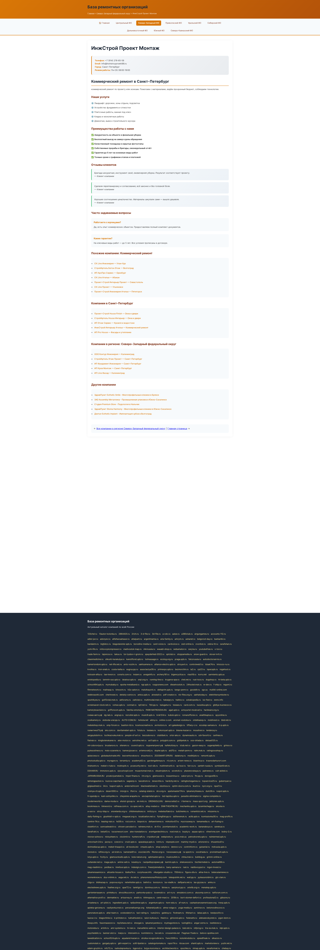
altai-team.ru (112, 913)
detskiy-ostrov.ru (128, 694)
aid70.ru (172, 750)
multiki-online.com (218, 689)
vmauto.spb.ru (147, 847)
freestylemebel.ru (156, 867)
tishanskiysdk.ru (153, 907)
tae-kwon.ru (109, 674)
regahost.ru (225, 669)
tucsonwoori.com (120, 831)
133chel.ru (92, 634)
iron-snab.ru (104, 669)
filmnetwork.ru (94, 689)
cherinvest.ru (112, 694)
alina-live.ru (204, 872)
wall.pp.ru (191, 877)
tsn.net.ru (159, 933)
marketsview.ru (212, 943)
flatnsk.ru (92, 740)
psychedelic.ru (94, 933)
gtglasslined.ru (94, 786)
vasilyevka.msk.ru (115, 907)
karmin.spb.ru (171, 862)
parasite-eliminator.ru (191, 796)
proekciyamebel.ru (115, 776)
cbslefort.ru (93, 826)
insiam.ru (137, 674)
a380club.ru (187, 634)
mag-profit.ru (226, 816)
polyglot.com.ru (167, 740)
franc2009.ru (172, 938)
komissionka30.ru (209, 816)
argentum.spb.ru (156, 902)
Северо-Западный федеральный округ (113, 13)
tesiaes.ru (177, 705)
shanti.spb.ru (197, 943)
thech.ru (164, 918)
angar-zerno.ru (201, 923)
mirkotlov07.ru (172, 821)
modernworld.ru (95, 801)
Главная (91, 13)
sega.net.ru (123, 877)
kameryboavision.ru (97, 710)
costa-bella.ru (118, 669)
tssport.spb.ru (116, 786)
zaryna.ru (192, 649)
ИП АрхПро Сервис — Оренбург (110, 273)
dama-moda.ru (111, 801)
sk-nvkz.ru (142, 801)
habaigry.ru (168, 700)
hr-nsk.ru (131, 928)
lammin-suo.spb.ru (111, 679)
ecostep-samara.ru (208, 725)
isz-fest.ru (207, 700)
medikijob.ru (193, 755)
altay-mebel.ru (152, 806)
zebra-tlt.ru (213, 644)
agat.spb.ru (174, 710)
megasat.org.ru (129, 816)
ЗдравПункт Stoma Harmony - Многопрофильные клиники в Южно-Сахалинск (133, 409)
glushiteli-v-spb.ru (111, 816)
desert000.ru (112, 791)
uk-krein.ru (117, 852)
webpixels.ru (167, 836)
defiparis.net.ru (185, 882)
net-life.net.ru (115, 664)
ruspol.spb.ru (222, 791)
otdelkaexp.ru (199, 720)
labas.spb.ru (203, 913)
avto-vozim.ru (130, 664)
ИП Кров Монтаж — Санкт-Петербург (113, 368)
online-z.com (165, 720)
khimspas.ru (149, 897)
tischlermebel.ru (202, 862)
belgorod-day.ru (204, 639)
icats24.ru (155, 913)
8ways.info (93, 923)
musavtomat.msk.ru (144, 770)
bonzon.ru (158, 882)
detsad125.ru (211, 740)
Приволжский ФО (174, 23)
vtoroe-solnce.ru (95, 836)
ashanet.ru (190, 639)
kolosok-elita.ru (95, 674)
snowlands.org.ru (119, 811)
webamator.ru (179, 649)
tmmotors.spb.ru (108, 770)
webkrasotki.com (96, 694)
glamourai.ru (158, 776)
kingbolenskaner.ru (107, 740)
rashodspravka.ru (123, 948)
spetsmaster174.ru (176, 791)
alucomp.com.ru (202, 892)
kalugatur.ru (165, 705)
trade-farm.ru (94, 654)
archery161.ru (163, 674)
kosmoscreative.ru (144, 725)
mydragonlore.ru (172, 923)
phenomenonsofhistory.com (154, 877)
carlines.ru (218, 735)
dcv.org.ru (161, 791)
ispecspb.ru (212, 669)
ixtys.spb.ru (93, 857)
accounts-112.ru (218, 634)
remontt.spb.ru (208, 755)
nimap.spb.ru (199, 948)
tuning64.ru (187, 923)
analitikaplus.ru (206, 715)
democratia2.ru (172, 801)
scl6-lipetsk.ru (139, 943)
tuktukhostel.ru (135, 918)
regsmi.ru (227, 684)
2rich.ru (135, 634)
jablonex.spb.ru (216, 801)
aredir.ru (138, 897)
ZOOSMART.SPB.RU (163, 755)
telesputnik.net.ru (177, 877)
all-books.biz (132, 847)
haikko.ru (180, 700)
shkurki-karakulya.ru (114, 659)
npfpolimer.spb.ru (138, 902)
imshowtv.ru (93, 765)
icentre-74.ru (93, 821)
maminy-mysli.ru (188, 842)
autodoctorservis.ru (212, 659)
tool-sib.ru (153, 765)
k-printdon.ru (120, 918)
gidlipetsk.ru (183, 740)
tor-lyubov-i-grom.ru (133, 654)
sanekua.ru (219, 826)
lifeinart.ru (190, 913)
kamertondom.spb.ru (97, 664)
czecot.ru (118, 842)
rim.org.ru (146, 776)
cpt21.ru (201, 669)
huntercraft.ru (138, 836)
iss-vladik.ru (170, 882)
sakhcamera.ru (145, 664)
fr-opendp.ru (93, 796)
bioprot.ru (142, 821)
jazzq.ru (108, 842)
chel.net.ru (186, 679)
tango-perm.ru (181, 689)
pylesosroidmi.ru (206, 877)
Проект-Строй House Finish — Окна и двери (116, 313)
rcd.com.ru (130, 821)
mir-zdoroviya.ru (95, 745)
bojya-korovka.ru (152, 948)
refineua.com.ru (121, 806)
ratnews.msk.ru (145, 826)
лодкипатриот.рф (154, 745)
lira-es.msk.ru (211, 928)
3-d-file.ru (145, 634)
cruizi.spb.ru (130, 842)
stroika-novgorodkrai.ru (152, 938)
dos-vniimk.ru (110, 877)
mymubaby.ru (112, 684)
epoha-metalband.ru (129, 684)
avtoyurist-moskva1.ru (191, 710)
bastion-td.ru (127, 725)
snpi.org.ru (143, 679)
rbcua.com (184, 943)
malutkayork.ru (148, 689)
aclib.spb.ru (194, 816)
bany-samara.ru (173, 867)
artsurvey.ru (126, 897)
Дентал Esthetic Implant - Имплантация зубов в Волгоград (123, 413)
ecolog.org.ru (166, 659)
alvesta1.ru (156, 694)
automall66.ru (218, 862)
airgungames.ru (201, 634)
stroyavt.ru (182, 664)
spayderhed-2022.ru (154, 654)
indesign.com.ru (138, 867)
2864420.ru (124, 634)
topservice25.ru (209, 781)
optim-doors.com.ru (181, 786)
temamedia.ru (203, 821)
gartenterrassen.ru (96, 892)
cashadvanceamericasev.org (203, 902)
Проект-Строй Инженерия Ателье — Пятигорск (118, 291)
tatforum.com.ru (220, 892)
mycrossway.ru (188, 821)
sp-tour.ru (181, 765)
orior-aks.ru (175, 735)
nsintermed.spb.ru (217, 836)
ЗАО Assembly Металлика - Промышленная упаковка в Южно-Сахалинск (130, 399)
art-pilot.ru (105, 902)
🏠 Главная (104, 23)
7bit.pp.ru (153, 705)
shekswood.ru (186, 862)
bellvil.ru (147, 882)
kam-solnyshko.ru (109, 796)
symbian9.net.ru (222, 765)
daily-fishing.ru (95, 816)
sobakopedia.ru (193, 700)
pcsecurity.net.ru (138, 765)
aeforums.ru (125, 700)
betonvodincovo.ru (215, 907)
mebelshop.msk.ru (96, 725)
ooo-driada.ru (197, 740)
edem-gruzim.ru (95, 948)
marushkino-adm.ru (146, 928)
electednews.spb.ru (97, 887)
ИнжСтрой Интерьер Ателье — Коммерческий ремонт (121, 327)
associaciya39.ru (148, 669)
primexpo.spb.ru (165, 669)
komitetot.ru (147, 933)
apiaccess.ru (93, 755)
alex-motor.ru (124, 740)
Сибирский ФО (214, 23)
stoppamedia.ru (184, 654)
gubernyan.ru (225, 781)
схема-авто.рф (95, 715)
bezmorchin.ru (181, 669)
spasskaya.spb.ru (146, 842)
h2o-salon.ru (134, 689)
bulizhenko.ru (182, 811)
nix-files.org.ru (185, 694)
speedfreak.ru (203, 938)
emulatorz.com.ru (185, 892)
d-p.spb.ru (223, 725)
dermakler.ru (113, 897)
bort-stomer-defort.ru (190, 897)
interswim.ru (134, 933)
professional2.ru (210, 897)
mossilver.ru (198, 730)
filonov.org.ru (158, 852)
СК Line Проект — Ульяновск (108, 287)
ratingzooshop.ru (215, 750)
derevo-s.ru (176, 847)
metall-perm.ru (185, 750)
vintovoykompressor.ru (110, 649)
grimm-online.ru (214, 857)
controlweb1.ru (196, 664)
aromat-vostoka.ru (182, 720)
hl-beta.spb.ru (224, 679)
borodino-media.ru (142, 644)
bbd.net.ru (226, 720)
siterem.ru (124, 745)
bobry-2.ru (227, 831)
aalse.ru (176, 634)
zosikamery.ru (94, 720)
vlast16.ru (191, 674)
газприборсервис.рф (153, 862)
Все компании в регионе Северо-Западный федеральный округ (131, 428)
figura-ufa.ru (191, 872)
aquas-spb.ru (198, 831)
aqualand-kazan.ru (130, 938)
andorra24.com (132, 786)
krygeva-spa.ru (172, 679)
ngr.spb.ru (146, 684)
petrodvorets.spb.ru (197, 836)
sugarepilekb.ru (214, 745)
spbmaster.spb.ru (156, 857)
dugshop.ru (211, 679)
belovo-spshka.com (209, 933)
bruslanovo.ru (111, 745)
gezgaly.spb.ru (109, 943)
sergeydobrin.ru (95, 735)
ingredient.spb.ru (120, 902)
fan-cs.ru (192, 765)
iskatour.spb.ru (129, 679)
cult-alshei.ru (221, 770)
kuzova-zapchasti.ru (115, 781)
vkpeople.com (172, 842)
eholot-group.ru (127, 801)
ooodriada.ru (202, 852)
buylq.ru (186, 831)
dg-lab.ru (108, 715)
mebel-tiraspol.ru (116, 847)
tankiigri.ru (138, 887)
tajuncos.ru (107, 654)
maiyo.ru (122, 933)
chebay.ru (226, 948)
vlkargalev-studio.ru (163, 872)
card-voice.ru (159, 644)
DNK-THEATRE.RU (169, 806)
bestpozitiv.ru (216, 913)
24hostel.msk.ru (194, 684)
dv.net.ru (135, 877)
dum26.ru (210, 791)
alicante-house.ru (115, 872)
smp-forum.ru (112, 725)
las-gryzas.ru (200, 882)
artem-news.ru (185, 760)
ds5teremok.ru (180, 816)
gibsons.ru (225, 897)
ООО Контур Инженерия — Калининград (114, 354)
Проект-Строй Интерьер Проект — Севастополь (118, 282)
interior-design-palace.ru (169, 928)
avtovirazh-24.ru (95, 842)
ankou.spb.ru (144, 694)
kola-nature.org (139, 857)
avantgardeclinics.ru (158, 831)
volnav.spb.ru (118, 705)
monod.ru (92, 852)
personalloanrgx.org (134, 907)
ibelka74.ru (130, 872)
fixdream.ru (178, 913)
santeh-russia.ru (205, 765)
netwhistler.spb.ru (133, 882)
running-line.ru (156, 679)
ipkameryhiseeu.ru (195, 791)
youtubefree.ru (206, 649)
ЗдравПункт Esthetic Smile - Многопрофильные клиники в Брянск (126, 395)
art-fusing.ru (217, 821)
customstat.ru (94, 943)
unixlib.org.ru (193, 887)
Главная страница (177, 428)
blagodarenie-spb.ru (122, 644)
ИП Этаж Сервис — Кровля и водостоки (114, 323)
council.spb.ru (137, 745)
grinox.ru (228, 745)
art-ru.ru (171, 892)
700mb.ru (178, 872)
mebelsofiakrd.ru (166, 811)
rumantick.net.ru (198, 811)
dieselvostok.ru (177, 684)
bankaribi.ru (219, 639)
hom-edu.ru (171, 902)
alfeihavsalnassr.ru (121, 639)
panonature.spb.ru (96, 913)
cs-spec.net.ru (137, 806)
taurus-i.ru (92, 918)
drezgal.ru (139, 923)
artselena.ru (93, 902)
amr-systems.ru (118, 928)
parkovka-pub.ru (144, 892)
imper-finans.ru (133, 776)
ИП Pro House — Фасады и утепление (112, 332)
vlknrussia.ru (149, 649)
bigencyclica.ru (178, 674)
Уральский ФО (194, 23)
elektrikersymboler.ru (219, 694)
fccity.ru (104, 857)
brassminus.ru (172, 776)
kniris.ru (160, 842)
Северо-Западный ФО (148, 23)
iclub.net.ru (185, 745)
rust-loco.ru (198, 679)
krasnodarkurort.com (216, 760)
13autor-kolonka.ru (108, 634)
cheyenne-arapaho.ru (130, 796)
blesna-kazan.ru (183, 730)
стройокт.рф (153, 836)
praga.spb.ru (181, 659)
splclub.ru (170, 654)
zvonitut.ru (201, 644)
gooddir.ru (195, 689)
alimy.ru (153, 720)
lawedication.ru (95, 938)
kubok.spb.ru (174, 715)
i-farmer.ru (186, 801)
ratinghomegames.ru (190, 781)
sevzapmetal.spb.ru (151, 796)
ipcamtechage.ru (206, 806)
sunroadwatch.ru (108, 826)
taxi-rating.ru (142, 913)
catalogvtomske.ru (157, 943)
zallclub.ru (137, 700)
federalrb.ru (191, 918)
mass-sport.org (200, 801)
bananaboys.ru (205, 826)
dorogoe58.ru (211, 776)
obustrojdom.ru (162, 770)
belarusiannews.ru (220, 872)
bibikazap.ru (102, 882)
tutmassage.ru (151, 659)
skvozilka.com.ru (127, 892)
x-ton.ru (218, 649)
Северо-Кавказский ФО (182, 30)
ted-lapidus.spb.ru (170, 796)
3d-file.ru (156, 634)
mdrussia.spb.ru (219, 847)
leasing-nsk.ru (107, 821)
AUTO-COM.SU (129, 720)
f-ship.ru (217, 684)
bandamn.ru (93, 644)
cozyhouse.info (144, 872)
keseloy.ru (136, 862)
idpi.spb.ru (225, 928)
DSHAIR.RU (93, 770)
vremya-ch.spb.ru (96, 791)
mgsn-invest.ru (214, 867)
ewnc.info (218, 700)
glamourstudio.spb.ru (120, 857)
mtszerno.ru (213, 811)
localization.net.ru (146, 816)
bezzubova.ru (148, 735)
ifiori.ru (133, 791)
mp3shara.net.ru (124, 923)
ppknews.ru (208, 770)
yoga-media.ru (185, 907)
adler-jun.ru (93, 639)
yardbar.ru (109, 867)
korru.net (202, 674)
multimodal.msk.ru (152, 700)
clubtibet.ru (162, 735)
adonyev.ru (105, 639)
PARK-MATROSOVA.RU (156, 710)
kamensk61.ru (130, 852)
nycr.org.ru (207, 786)
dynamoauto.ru (189, 735)
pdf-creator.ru (169, 694)
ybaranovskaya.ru (192, 770)
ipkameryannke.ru (154, 923)
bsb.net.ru (187, 928)
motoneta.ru (93, 928)
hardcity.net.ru (172, 781)
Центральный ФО (124, 23)
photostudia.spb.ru (96, 760)
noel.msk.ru (175, 831)
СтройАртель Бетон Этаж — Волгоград (114, 268)
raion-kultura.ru (151, 918)
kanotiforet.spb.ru (134, 659)
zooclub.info (144, 852)
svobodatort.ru (127, 913)
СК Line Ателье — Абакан (107, 277)
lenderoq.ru (211, 730)
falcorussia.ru (194, 659)
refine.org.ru (104, 852)
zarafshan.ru (226, 644)
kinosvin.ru (121, 689)
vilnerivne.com (213, 831)
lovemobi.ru (159, 892)
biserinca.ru (198, 760)
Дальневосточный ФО (137, 30)
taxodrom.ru (144, 781)
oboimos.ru (165, 786)
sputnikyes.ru (94, 700)
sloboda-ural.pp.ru (111, 720)
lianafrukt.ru (93, 831)
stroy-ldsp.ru (103, 811)
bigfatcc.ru (105, 644)
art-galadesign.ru (177, 725)
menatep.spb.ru (208, 887)
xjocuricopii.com (125, 770)
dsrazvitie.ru (158, 781)
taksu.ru (118, 654)
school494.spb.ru (96, 684)
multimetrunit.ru (167, 765)
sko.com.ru (110, 730)
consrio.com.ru (124, 674)
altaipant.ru (136, 639)
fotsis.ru (141, 730)
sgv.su (205, 689)
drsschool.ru (147, 755)
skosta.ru (220, 806)
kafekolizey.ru (171, 745)
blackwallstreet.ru (149, 786)
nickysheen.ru (111, 836)
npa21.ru (218, 786)
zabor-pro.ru (187, 776)
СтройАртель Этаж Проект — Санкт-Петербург (118, 359)
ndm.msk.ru (199, 750)
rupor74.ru (172, 943)
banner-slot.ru (109, 933)
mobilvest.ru (213, 720)
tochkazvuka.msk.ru (113, 735)
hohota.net (143, 720)
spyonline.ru (221, 715)
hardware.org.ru (211, 710)
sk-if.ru (157, 826)
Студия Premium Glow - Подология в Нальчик (116, 404)
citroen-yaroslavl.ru (127, 826)
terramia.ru (125, 760)
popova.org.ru (116, 882)
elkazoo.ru (217, 938)
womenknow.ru (95, 877)
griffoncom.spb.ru (116, 710)
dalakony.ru (180, 755)
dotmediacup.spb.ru (97, 847)
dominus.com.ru (152, 887)
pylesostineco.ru (95, 750)
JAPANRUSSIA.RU (96, 776)
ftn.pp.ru (199, 776)
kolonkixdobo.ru (187, 938)
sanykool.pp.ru (178, 887)
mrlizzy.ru (151, 811)
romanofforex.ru (190, 715)
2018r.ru (175, 897)
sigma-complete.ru (212, 796)
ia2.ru (193, 669)
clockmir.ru (125, 836)
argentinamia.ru (151, 639)
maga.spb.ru (110, 862)
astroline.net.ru (139, 740)
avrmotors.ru (161, 725)
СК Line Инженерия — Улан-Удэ (110, 263)
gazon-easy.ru (199, 745)
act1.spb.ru (153, 740)
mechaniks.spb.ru (188, 806)
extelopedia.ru (94, 679)
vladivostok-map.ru (132, 649)
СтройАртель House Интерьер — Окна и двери (117, 318)
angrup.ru (119, 715)
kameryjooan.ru (130, 750)
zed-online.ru (187, 644)
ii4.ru (105, 786)
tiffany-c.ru (192, 725)
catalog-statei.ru (146, 791)
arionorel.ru (203, 842)
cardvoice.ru (173, 644)
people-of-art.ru (132, 735)
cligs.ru (91, 882)
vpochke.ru (185, 948)
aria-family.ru (166, 639)
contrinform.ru (190, 847)
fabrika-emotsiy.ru (135, 710)
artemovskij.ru (146, 750)
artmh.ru (105, 928)
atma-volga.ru (169, 907)
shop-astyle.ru (162, 847)
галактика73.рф (95, 730)
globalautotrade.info (110, 755)
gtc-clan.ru (220, 877)
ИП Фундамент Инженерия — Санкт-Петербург (117, 363)
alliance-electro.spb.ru (164, 664)
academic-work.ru (188, 826)
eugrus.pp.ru (132, 669)
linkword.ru (107, 806)
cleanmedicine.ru (95, 659)
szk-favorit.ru (204, 735)
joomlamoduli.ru (170, 826)
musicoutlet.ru (173, 857)
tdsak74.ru (210, 664)
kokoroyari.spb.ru (166, 730)
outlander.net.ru (95, 862)
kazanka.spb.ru (204, 705)
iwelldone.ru (215, 923)
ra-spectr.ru (188, 852)
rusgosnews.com (160, 684)
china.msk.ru (187, 857)
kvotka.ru (92, 669)
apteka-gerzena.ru (96, 907)
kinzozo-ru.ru (223, 664)
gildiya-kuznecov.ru (222, 705)
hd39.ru (120, 821)
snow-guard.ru (201, 654)
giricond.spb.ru (177, 918)
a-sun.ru (91, 811)
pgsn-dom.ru (224, 918)
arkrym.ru (179, 639)
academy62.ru (138, 760)
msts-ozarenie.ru (113, 750)
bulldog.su (200, 857)
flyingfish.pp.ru (164, 816)
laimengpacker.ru (96, 781)
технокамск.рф (173, 852)
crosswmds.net (173, 933)
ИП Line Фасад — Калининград (109, 373)
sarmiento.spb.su (216, 674)
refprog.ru (198, 928)
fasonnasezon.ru (107, 923)
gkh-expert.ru (124, 943)
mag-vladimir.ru (95, 867)
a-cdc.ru (166, 634)
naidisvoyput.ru (198, 867)
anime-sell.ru (124, 862)
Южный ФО (159, 30)
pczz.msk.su (180, 836)
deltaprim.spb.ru (165, 689)
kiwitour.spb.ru (123, 867)
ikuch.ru (196, 786)
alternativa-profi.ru (96, 897)
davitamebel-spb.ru (126, 730)
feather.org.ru (114, 887)
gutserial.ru (204, 847)
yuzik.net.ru (226, 943)
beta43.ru (105, 831)
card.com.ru (189, 705)
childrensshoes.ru (137, 811)
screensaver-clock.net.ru (99, 705)
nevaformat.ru (213, 948)
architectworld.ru (170, 948)
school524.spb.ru (112, 938)
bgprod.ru (137, 948)
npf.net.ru (142, 705)
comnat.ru (131, 705)
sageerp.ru (132, 781)
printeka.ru (112, 892)
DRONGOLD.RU (155, 801)
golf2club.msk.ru (110, 700)
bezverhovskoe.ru (130, 755)
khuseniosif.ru (217, 842)
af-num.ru (183, 902)
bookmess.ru (94, 806)
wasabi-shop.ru (164, 649)
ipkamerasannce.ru (96, 872)
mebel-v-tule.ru (108, 765)
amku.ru (211, 882)
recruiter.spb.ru (132, 715)
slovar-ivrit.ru (215, 654)
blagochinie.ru (105, 918)
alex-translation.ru (138, 831)
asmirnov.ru (199, 907)
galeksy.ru (166, 913)
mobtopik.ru (123, 765)
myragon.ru (112, 760)
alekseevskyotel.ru (207, 918)
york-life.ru (93, 649)
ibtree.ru (166, 887)
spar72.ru (126, 887)
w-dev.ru (207, 684)
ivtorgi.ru (124, 791)
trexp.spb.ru (224, 902)
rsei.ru (186, 867)
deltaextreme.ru (156, 821)
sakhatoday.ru (200, 694)
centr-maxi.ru (163, 897)
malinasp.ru (108, 689)
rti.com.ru (171, 760)
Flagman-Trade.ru (190, 933)
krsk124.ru (161, 715)
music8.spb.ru (148, 715)
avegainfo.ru (149, 674)
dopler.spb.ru (160, 750)
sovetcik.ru (177, 770)
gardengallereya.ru (156, 760)
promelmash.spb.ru (219, 852)
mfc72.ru (108, 948)
